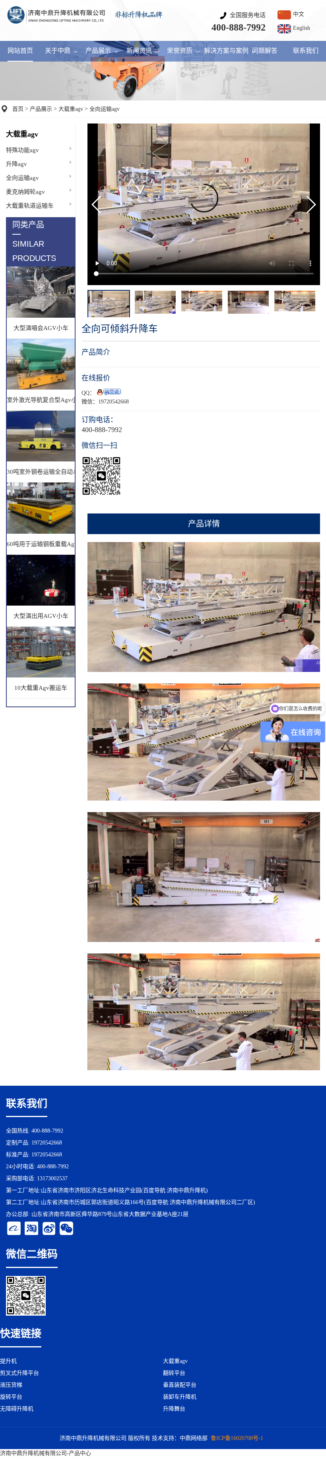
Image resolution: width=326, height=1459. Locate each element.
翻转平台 (174, 1373)
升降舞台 (174, 1409)
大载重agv (70, 109)
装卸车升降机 (179, 1397)
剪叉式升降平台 (19, 1373)
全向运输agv (104, 109)
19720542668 (113, 402)
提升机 (8, 1361)
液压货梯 (11, 1385)
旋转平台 (11, 1397)
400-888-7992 (239, 27)
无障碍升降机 (16, 1409)
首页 (17, 109)
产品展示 (41, 109)
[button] (310, 204)
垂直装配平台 (179, 1385)
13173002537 (52, 1178)
